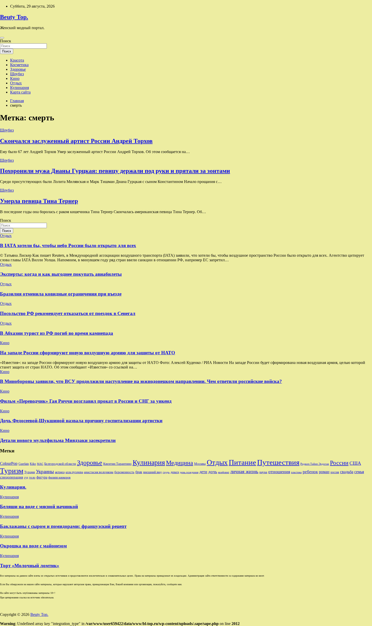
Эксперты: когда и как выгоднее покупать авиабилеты (61, 274)
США (355, 463)
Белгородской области (60, 464)
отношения (279, 471)
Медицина (179, 462)
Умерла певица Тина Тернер (39, 201)
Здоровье (18, 69)
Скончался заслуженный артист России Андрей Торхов (76, 141)
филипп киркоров (59, 477)
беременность (124, 472)
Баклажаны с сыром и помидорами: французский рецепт (63, 526)
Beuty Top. (14, 17)
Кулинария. (13, 487)
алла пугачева (74, 472)
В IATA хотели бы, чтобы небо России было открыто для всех (68, 245)
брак (138, 472)
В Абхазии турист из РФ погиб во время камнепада (56, 333)
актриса (60, 472)
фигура (41, 477)
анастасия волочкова (98, 472)
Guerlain (23, 464)
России (339, 462)
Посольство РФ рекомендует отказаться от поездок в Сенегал (67, 313)
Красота (17, 60)
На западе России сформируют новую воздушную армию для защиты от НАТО (87, 352)
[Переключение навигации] (2, 38)
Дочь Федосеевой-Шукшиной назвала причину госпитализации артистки (81, 420)
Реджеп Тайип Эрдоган (314, 464)
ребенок (310, 471)
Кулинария (19, 87)
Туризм (11, 471)
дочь (212, 471)
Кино (14, 78)
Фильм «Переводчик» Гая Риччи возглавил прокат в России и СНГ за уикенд (86, 401)
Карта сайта (20, 92)
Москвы (200, 464)
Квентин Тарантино (117, 464)
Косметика (19, 65)
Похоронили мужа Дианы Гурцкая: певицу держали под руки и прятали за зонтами (115, 171)
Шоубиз (17, 74)
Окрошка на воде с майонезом (33, 545)
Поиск (5, 41)
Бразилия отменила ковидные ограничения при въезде (60, 294)
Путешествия (278, 462)
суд (26, 477)
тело (32, 477)
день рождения (189, 472)
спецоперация (11, 477)
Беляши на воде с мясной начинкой (39, 506)
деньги (175, 472)
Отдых (16, 83)
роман (324, 472)
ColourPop (8, 463)
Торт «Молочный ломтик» (29, 565)
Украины (45, 471)
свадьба (346, 472)
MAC (40, 464)
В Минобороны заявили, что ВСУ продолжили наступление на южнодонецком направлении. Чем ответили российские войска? (141, 381)
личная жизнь (244, 471)
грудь (166, 472)
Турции (29, 472)
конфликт (223, 472)
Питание (242, 462)
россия (334, 472)
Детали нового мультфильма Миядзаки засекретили (58, 440)
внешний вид (152, 472)
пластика (296, 472)
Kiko (33, 464)
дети (203, 472)
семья (359, 472)
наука (263, 472)
